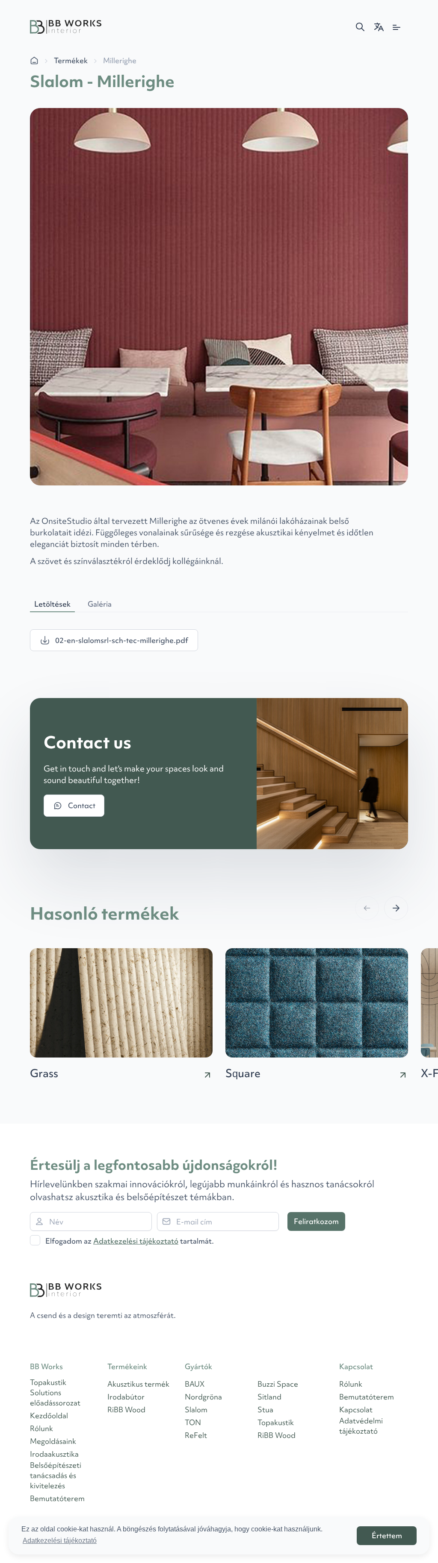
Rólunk (41, 1428)
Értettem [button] (387, 1535)
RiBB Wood (126, 1409)
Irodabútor (126, 1397)
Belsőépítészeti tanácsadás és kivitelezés (55, 1475)
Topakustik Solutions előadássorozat (55, 1392)
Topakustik (275, 1422)
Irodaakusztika (54, 1454)
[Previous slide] (367, 908)
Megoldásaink (53, 1441)
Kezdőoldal (49, 1415)
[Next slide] (396, 908)
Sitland (269, 1397)
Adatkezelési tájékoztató (135, 1241)
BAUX (194, 1384)
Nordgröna (203, 1397)
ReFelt (196, 1435)
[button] (360, 27)
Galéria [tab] (100, 604)
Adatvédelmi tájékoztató (361, 1426)
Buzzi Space (277, 1384)
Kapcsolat (356, 1409)
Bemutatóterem (57, 1498)
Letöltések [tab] (52, 604)
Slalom (196, 1409)
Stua (265, 1409)
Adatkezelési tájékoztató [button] (60, 1540)
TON (193, 1422)
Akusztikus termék (138, 1384)
